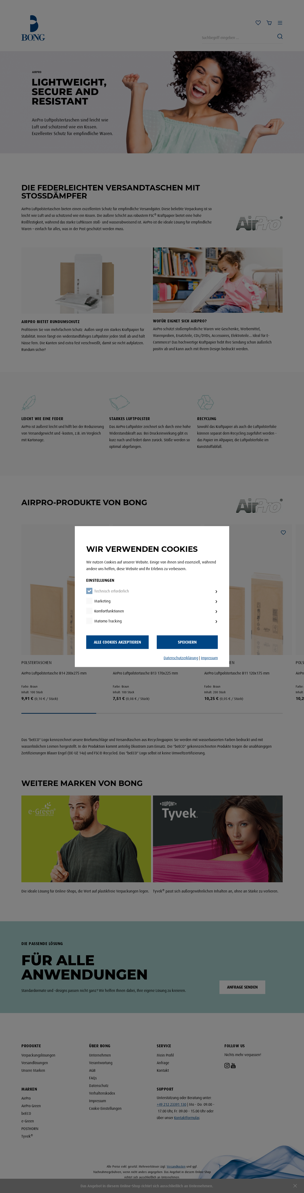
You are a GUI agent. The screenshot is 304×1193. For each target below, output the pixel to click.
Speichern (187, 642)
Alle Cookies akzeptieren (117, 642)
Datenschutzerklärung (181, 658)
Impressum (209, 658)
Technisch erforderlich (111, 591)
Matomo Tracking (108, 621)
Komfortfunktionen (109, 611)
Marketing (102, 601)
